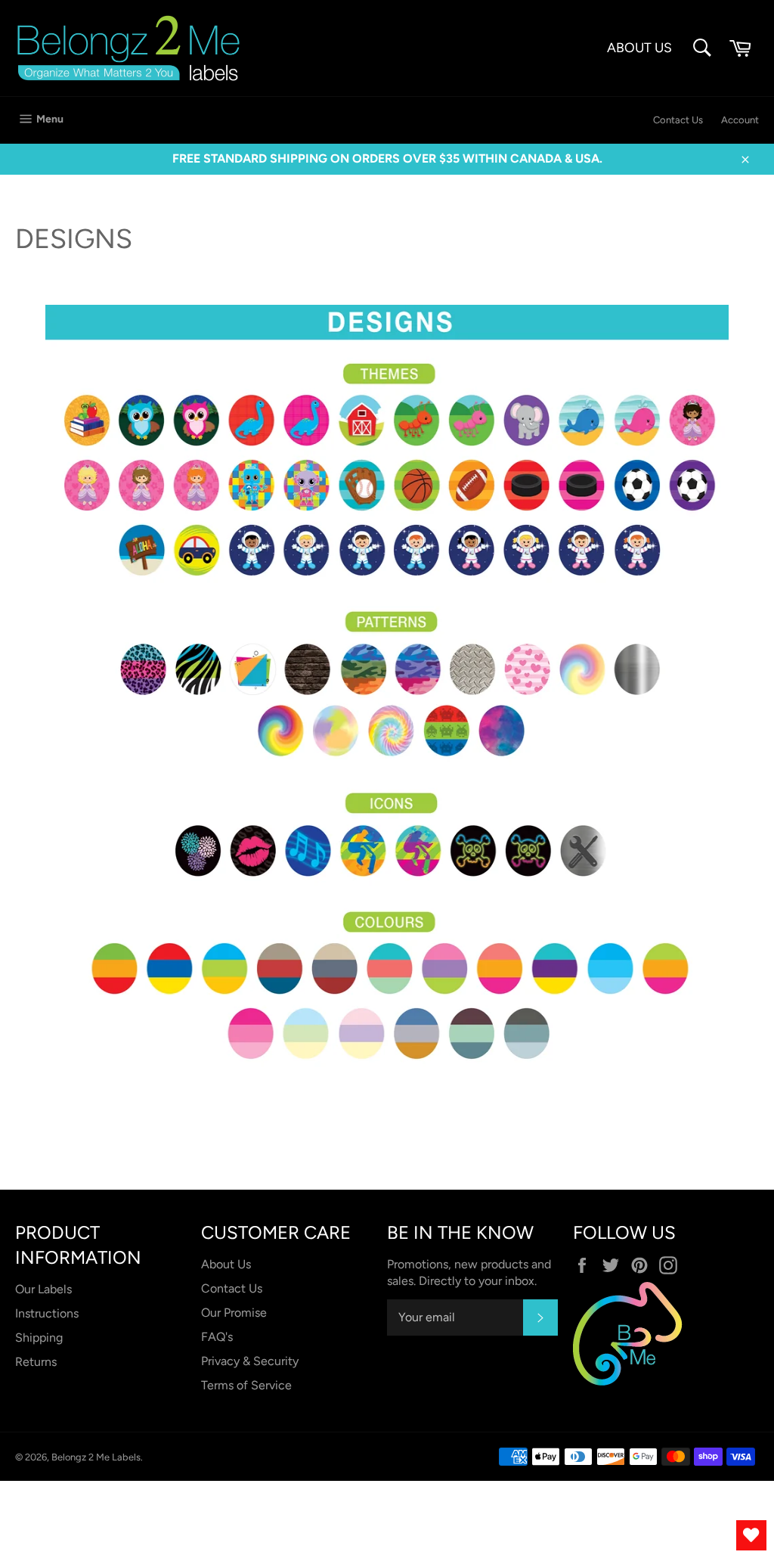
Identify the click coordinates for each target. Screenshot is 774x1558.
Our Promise (234, 1312)
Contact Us (678, 120)
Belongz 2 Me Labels (96, 1457)
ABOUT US (639, 47)
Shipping (39, 1337)
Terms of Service (246, 1385)
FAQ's (217, 1337)
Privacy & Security (250, 1361)
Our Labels (43, 1289)
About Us (226, 1264)
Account (740, 120)
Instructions (47, 1313)
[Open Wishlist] (751, 1535)
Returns (36, 1362)
